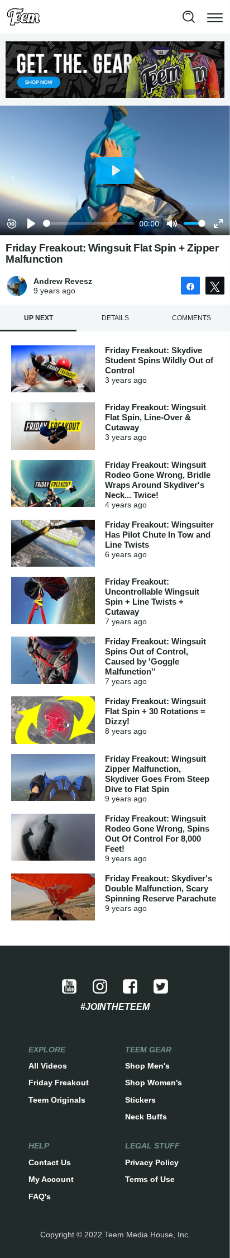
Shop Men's (147, 1065)
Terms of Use (150, 1179)
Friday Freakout (58, 1082)
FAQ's (39, 1196)
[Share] (190, 285)
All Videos (47, 1065)
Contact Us (49, 1162)
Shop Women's (153, 1082)
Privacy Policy (152, 1162)
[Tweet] (215, 285)
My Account (51, 1179)
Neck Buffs (146, 1116)
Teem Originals (56, 1099)
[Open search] (188, 16)
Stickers (140, 1099)
